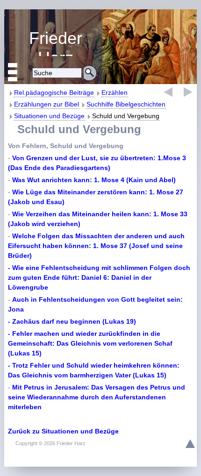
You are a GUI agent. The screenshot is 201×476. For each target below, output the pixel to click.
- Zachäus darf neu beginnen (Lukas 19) (72, 321)
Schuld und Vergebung (125, 116)
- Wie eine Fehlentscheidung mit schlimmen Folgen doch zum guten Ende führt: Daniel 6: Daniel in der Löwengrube (99, 277)
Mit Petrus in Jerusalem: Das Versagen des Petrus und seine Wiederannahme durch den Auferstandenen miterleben (96, 397)
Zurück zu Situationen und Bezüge (63, 431)
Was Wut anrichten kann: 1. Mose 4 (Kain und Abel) (94, 180)
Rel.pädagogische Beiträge (54, 92)
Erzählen (114, 92)
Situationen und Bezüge (49, 116)
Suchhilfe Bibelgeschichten (125, 104)
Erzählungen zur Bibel (46, 104)
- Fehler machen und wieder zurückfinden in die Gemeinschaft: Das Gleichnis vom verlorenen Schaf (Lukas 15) (90, 343)
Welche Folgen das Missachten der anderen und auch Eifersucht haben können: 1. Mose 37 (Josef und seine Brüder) (96, 245)
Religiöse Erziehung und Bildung (53, 42)
